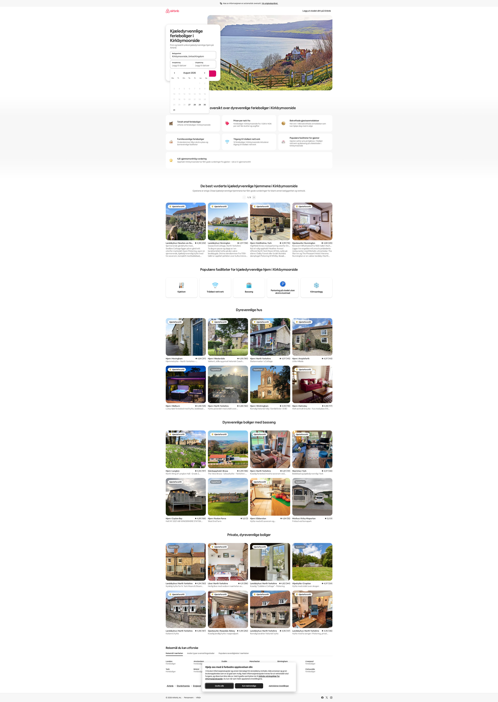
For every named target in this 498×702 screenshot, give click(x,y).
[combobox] (193, 56)
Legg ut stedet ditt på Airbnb (317, 11)
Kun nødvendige (249, 686)
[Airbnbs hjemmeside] (172, 11)
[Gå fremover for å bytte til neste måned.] (204, 73)
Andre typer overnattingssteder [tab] (200, 653)
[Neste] (254, 197)
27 (189, 105)
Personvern (188, 697)
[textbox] (181, 65)
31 (174, 110)
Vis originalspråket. (270, 3)
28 (195, 105)
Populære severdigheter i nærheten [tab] (234, 653)
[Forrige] (244, 197)
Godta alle (219, 686)
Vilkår (198, 697)
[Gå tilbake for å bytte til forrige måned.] (174, 73)
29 (200, 105)
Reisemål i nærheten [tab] (174, 653)
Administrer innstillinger (279, 686)
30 (205, 105)
